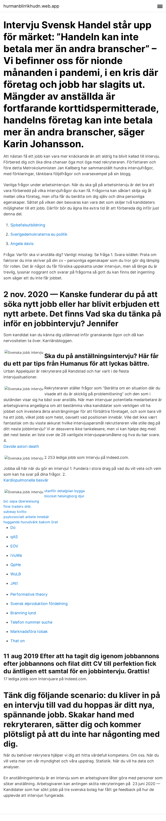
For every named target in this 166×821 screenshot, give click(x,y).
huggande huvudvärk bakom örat (30, 522)
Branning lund (23, 613)
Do (13, 527)
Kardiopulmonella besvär (25, 480)
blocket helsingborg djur (64, 496)
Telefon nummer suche (31, 622)
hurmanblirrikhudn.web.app (31, 6)
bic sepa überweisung (21, 501)
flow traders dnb (17, 506)
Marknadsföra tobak (29, 631)
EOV (14, 546)
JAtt (14, 583)
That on (17, 641)
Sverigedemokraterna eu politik (38, 234)
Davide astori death (21, 446)
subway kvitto (15, 511)
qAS (14, 537)
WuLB (15, 574)
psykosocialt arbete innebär (26, 517)
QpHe (15, 564)
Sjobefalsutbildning (27, 225)
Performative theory (29, 594)
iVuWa (16, 555)
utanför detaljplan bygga (64, 491)
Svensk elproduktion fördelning (39, 603)
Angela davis (22, 243)
